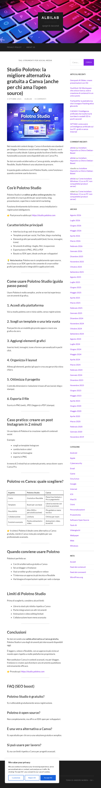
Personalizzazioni (77, 509)
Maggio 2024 (75, 354)
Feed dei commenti (78, 572)
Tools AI (73, 525)
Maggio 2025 (75, 292)
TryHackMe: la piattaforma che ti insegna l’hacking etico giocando (82, 103)
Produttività (75, 515)
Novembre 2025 (77, 261)
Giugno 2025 (75, 287)
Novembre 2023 (77, 385)
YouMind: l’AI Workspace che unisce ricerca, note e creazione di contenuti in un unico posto (81, 92)
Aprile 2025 (75, 298)
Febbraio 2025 (76, 308)
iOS (71, 494)
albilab (28, 99)
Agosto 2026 (75, 215)
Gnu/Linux (74, 478)
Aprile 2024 (75, 359)
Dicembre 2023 (76, 380)
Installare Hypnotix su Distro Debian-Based (81, 150)
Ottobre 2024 (76, 328)
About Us (30, 47)
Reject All (32, 778)
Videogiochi (75, 530)
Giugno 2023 (75, 390)
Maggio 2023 (75, 395)
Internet (73, 489)
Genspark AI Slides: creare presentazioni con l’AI (81, 81)
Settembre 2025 (77, 272)
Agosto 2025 (75, 277)
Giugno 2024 (75, 349)
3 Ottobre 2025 (14, 99)
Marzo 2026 (75, 241)
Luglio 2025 (75, 282)
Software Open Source (79, 520)
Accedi (73, 562)
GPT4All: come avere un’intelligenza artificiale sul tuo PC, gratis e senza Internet (81, 128)
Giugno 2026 (75, 225)
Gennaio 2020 (76, 431)
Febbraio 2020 (76, 426)
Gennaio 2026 (76, 251)
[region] (32, 770)
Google (73, 484)
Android (73, 453)
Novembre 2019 (77, 437)
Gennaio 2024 (76, 375)
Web (72, 540)
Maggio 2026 (75, 230)
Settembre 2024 (77, 334)
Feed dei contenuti (78, 567)
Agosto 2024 (75, 339)
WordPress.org (76, 577)
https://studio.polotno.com (43, 215)
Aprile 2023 (75, 401)
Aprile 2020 (75, 416)
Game (72, 473)
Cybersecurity (76, 463)
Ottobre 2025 (76, 267)
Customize (16, 778)
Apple (72, 458)
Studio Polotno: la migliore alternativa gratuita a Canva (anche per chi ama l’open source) (33, 81)
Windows (74, 546)
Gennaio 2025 (76, 313)
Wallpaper (74, 535)
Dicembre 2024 (76, 318)
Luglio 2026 (75, 220)
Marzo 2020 (75, 421)
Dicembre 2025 (76, 256)
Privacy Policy (14, 47)
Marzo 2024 (75, 364)
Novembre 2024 (77, 323)
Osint (72, 504)
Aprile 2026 (75, 236)
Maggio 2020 (75, 411)
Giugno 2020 (75, 406)
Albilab (50, 18)
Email (72, 468)
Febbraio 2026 (76, 246)
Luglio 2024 (75, 344)
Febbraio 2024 (76, 370)
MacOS (73, 499)
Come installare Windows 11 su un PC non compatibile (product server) (81, 182)
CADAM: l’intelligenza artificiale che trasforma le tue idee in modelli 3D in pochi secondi (81, 115)
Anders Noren (81, 780)
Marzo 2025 (75, 303)
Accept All (48, 778)
